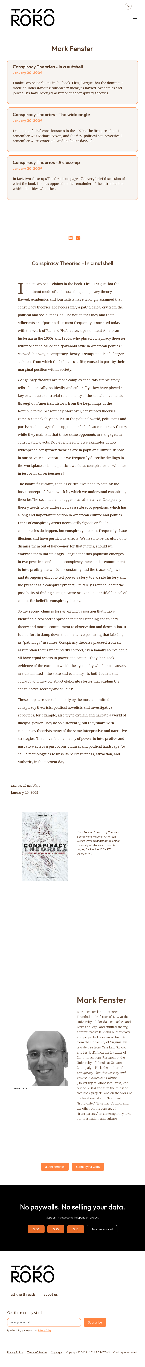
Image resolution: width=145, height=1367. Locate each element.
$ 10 (75, 1229)
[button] (134, 18)
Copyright (56, 1352)
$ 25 (56, 1229)
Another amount (102, 1229)
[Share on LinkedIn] (70, 238)
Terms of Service (37, 1352)
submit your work (88, 1166)
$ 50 (36, 1229)
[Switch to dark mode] (128, 6)
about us (51, 1294)
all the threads (55, 1166)
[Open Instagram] (78, 239)
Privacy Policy (44, 1330)
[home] (33, 18)
